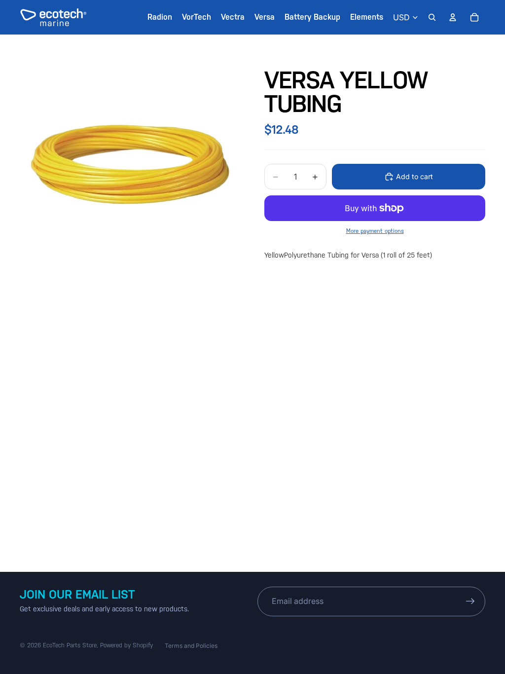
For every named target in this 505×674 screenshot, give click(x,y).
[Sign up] (470, 601)
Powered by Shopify (126, 645)
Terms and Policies (191, 645)
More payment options (375, 230)
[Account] (453, 17)
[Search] (432, 17)
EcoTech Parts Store (70, 645)
